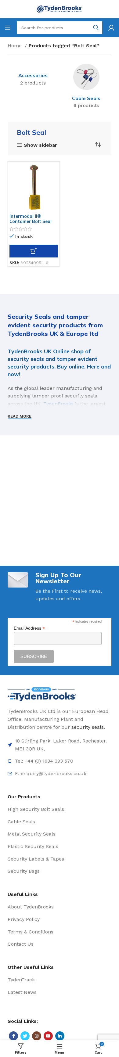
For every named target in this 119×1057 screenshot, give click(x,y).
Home (15, 46)
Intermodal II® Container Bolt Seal (30, 219)
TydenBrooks (58, 404)
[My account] (111, 28)
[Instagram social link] (36, 1036)
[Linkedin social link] (59, 1036)
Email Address (29, 628)
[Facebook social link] (13, 1036)
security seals (87, 727)
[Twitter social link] (25, 1036)
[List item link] (59, 745)
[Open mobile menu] (8, 28)
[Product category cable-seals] (86, 87)
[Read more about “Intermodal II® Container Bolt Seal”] (33, 251)
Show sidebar (40, 145)
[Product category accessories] (33, 76)
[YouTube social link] (48, 1036)
